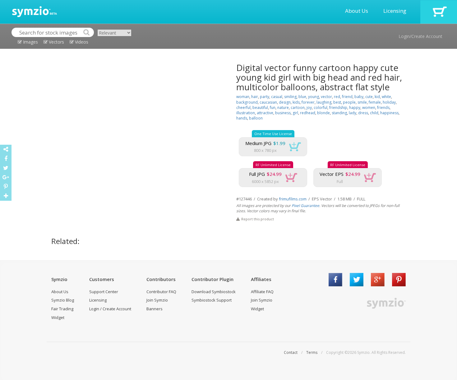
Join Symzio (157, 300)
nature (283, 107)
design (285, 102)
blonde (323, 112)
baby (358, 96)
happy (354, 107)
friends (383, 107)
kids (296, 102)
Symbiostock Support (212, 300)
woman (242, 96)
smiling (290, 96)
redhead (307, 112)
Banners (154, 309)
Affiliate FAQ (262, 291)
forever (308, 102)
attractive (265, 112)
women (368, 107)
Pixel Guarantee (305, 205)
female (375, 102)
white (386, 96)
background (247, 102)
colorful (320, 107)
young (313, 96)
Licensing (394, 10)
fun (272, 107)
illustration (245, 112)
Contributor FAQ (161, 291)
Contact (291, 352)
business (283, 112)
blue (302, 96)
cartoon (298, 107)
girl (295, 112)
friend (347, 96)
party (264, 96)
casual (276, 96)
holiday (389, 102)
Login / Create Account (110, 309)
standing (339, 112)
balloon (256, 118)
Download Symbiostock (214, 291)
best (337, 102)
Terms (311, 352)
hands (241, 118)
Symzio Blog (62, 300)
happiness (389, 112)
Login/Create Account (420, 36)
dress (363, 112)
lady (352, 112)
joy (309, 107)
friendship (338, 107)
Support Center (103, 291)
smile (362, 102)
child (374, 112)
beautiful (260, 107)
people (349, 102)
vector (326, 96)
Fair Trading (62, 309)
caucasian (268, 102)
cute (369, 96)
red (337, 96)
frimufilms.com (293, 199)
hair (254, 96)
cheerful (243, 107)
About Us (356, 10)
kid (377, 96)
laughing (323, 102)
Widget (57, 317)
